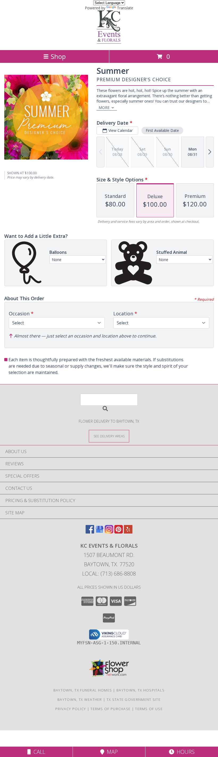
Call (38, 751)
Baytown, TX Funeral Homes (82, 690)
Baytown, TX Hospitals (140, 690)
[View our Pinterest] (118, 532)
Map (111, 751)
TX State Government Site (134, 699)
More (104, 107)
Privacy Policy (70, 708)
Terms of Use (149, 708)
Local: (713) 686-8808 (109, 573)
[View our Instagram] (109, 532)
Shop (58, 56)
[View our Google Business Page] (99, 532)
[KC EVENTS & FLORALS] (109, 42)
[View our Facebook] (90, 532)
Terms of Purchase (110, 708)
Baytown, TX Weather (79, 699)
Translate (125, 7)
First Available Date (162, 130)
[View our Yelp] (128, 532)
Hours (184, 751)
